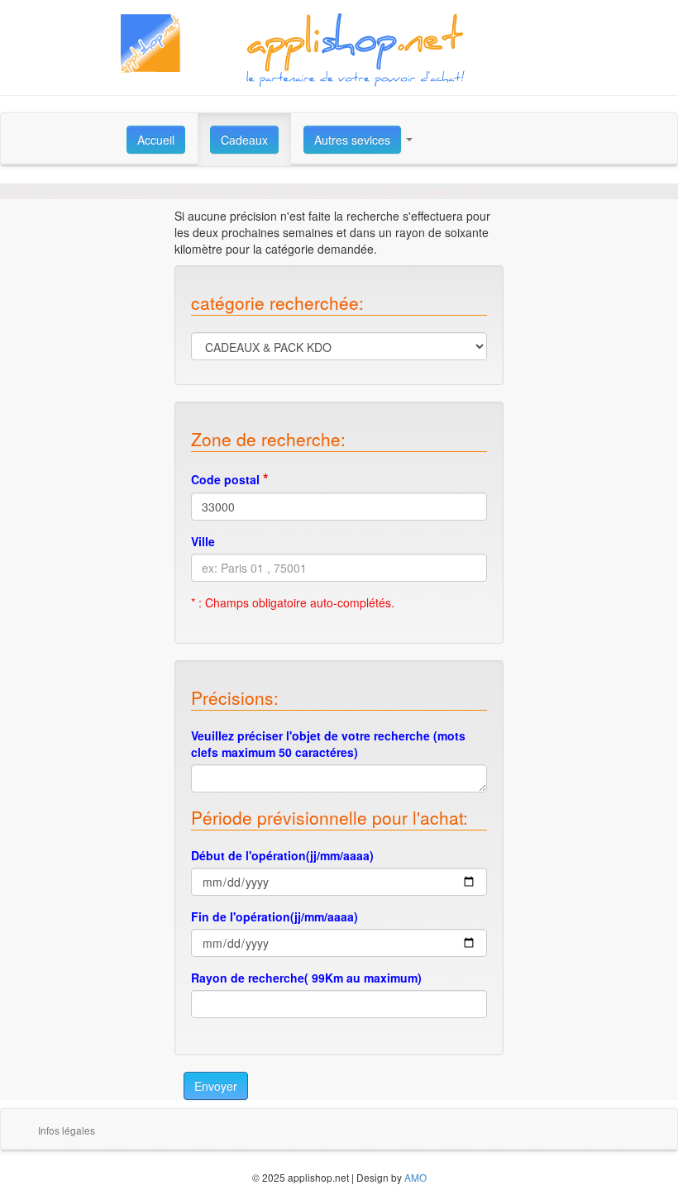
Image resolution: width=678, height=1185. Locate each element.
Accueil (155, 139)
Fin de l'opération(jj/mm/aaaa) (274, 916)
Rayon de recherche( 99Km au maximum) (306, 977)
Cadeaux (244, 139)
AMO (415, 1177)
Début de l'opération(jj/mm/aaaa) (282, 855)
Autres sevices (352, 139)
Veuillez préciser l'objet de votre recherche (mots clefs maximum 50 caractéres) (328, 743)
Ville (203, 541)
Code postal (230, 478)
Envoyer (215, 1086)
